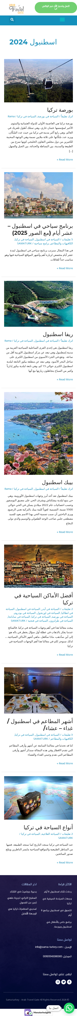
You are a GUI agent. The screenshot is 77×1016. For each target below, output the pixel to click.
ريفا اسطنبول (58, 334)
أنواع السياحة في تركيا (48, 827)
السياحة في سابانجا (19, 616)
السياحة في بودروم (25, 613)
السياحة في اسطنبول (47, 239)
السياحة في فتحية (38, 620)
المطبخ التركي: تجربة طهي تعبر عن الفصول (22, 900)
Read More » (65, 159)
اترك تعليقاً (67, 116)
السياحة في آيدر (50, 609)
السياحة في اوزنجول (48, 613)
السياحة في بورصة (48, 116)
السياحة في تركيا (26, 116)
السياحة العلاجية (50, 834)
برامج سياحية (41, 243)
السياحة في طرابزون (61, 620)
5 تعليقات (67, 239)
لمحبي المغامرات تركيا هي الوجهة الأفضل (22, 911)
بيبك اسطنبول (57, 482)
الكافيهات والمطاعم (61, 243)
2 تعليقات (67, 609)
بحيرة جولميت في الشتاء (23, 892)
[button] (62, 19)
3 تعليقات (67, 734)
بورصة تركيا (60, 110)
